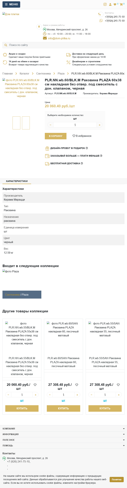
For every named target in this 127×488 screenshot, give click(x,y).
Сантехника (43, 73)
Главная (7, 73)
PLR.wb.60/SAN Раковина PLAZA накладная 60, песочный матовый (63, 362)
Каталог (24, 73)
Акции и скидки (17, 53)
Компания (9, 428)
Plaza (61, 73)
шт (75, 118)
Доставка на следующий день (88, 53)
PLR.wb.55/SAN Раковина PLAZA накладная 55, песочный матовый (105, 362)
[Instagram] (105, 4)
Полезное (9, 440)
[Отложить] (35, 385)
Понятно (117, 479)
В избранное (83, 135)
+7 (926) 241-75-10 (18, 461)
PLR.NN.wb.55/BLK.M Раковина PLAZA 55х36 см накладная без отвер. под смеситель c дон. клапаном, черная (22, 366)
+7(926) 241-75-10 (115, 16)
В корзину (55, 136)
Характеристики (17, 181)
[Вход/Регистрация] (110, 4)
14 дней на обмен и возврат (24, 61)
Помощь (8, 445)
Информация (11, 434)
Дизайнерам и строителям (86, 61)
